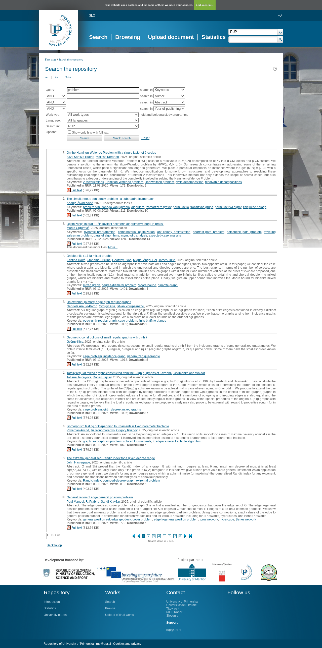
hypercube (227, 519)
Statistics (214, 37)
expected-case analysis (165, 235)
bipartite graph (168, 285)
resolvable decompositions (223, 182)
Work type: (53, 114)
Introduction (52, 602)
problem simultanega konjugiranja (106, 207)
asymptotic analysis (133, 235)
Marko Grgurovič (78, 228)
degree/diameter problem (119, 285)
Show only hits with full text (90, 132)
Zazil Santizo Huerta (80, 157)
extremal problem (148, 480)
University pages (55, 615)
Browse (110, 608)
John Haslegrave (78, 462)
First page (50, 59)
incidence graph (114, 356)
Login (280, 15)
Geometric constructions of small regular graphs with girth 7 (107, 337)
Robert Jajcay (102, 377)
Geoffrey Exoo (122, 260)
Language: (53, 120)
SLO (92, 15)
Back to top (54, 545)
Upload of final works (119, 615)
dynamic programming (100, 232)
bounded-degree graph (119, 480)
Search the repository (71, 59)
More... (112, 247)
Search (98, 37)
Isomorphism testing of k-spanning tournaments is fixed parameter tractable (118, 426)
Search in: (53, 126)
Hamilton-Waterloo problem (124, 182)
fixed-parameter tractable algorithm (176, 441)
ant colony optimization (173, 232)
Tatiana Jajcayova (79, 377)
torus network (209, 519)
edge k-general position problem (176, 519)
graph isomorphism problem (102, 441)
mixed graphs (131, 409)
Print (68, 77)
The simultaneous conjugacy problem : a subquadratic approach (110, 199)
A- (46, 77)
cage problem (127, 320)
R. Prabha (92, 501)
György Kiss (107, 306)
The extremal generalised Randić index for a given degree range (111, 458)
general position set (96, 519)
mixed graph (91, 285)
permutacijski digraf (228, 207)
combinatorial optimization (136, 232)
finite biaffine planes (152, 320)
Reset (145, 138)
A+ (56, 77)
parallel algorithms (106, 235)
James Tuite (166, 260)
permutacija (181, 207)
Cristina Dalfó (76, 260)
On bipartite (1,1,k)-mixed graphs (89, 256)
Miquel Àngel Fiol (145, 260)
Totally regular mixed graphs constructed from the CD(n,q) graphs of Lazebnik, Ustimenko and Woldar (136, 373)
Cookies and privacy (127, 643)
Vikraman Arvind (78, 430)
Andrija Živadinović (80, 203)
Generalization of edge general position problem (100, 497)
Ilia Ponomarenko (103, 430)
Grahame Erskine (99, 260)
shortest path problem (208, 232)
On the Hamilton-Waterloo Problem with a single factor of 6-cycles (111, 152)
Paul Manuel (75, 501)
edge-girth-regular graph (100, 320)
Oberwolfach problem (159, 182)
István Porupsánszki (130, 306)
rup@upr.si (173, 630)
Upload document (171, 37)
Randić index (92, 480)
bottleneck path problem (244, 232)
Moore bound (147, 285)
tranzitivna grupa (201, 207)
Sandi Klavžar (110, 501)
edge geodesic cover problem (131, 519)
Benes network (246, 519)
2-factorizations (93, 182)
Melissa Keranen (107, 157)
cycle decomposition (190, 182)
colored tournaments (137, 441)
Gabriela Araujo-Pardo (82, 306)
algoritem (137, 207)
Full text (76, 190)
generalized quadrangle (143, 356)
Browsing (127, 37)
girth (106, 409)
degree (116, 409)
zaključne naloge (254, 207)
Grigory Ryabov (126, 430)
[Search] (280, 39)
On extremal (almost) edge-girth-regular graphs (99, 302)
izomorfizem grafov (158, 207)
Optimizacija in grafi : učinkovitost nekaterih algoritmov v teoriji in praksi (115, 224)
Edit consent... (205, 5)
